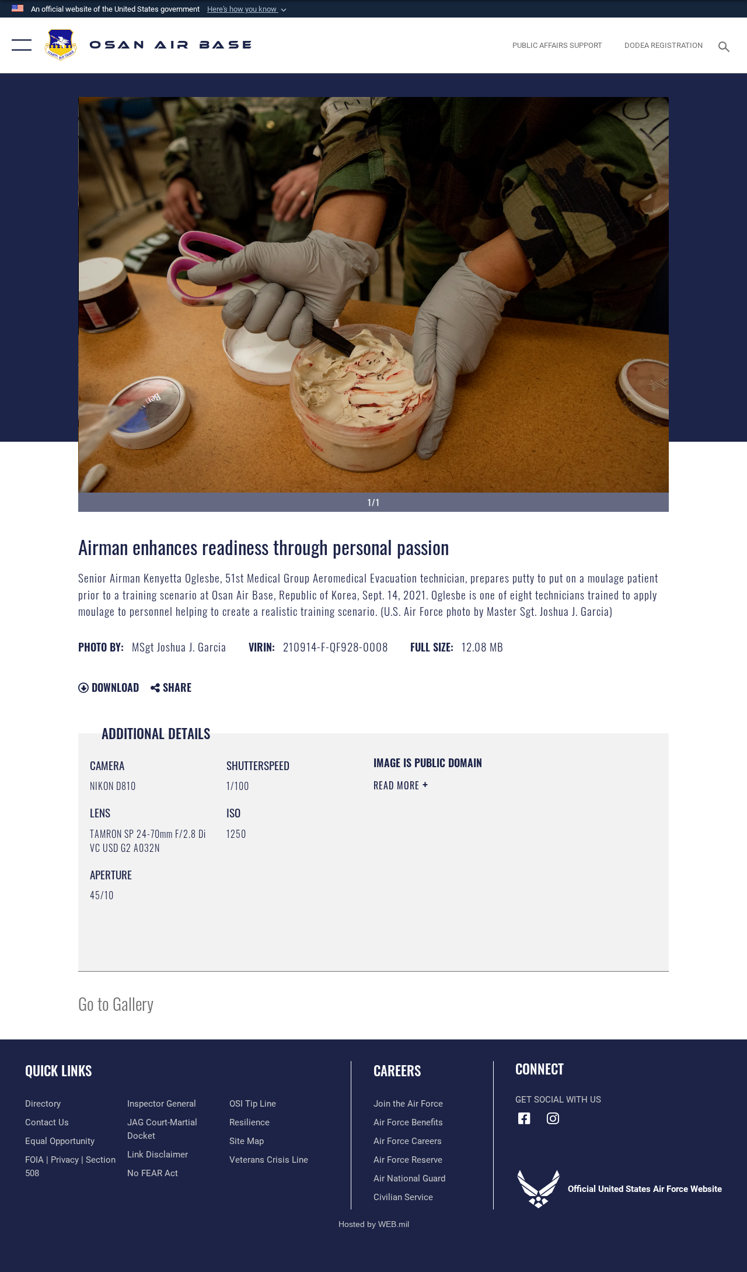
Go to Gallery (115, 1002)
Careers (397, 1070)
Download (114, 687)
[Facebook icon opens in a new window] (524, 1118)
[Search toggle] (726, 45)
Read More (398, 785)
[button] (248, 9)
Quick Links (58, 1070)
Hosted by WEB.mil (373, 1224)
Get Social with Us (558, 1099)
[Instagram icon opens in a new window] (552, 1118)
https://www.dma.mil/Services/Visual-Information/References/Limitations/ (478, 884)
